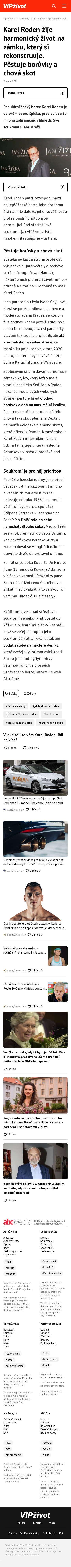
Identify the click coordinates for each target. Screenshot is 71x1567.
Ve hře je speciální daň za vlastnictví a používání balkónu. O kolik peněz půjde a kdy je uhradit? (51, 1309)
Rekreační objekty (50, 1429)
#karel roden (51, 714)
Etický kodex (49, 1533)
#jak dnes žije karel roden (21, 714)
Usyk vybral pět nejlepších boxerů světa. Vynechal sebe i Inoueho (17, 1478)
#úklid (45, 1455)
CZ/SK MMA (10, 1422)
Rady (6, 1248)
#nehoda (10, 1274)
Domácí (44, 1237)
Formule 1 (9, 1333)
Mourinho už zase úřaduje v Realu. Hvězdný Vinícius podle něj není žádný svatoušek (25, 986)
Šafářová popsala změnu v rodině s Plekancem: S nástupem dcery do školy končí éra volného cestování (24, 950)
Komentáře (46, 1241)
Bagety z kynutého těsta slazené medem (52, 1376)
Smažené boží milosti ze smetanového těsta (52, 1384)
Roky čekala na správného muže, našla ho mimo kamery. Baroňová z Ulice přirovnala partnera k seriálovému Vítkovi (33, 1122)
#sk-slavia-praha (14, 1366)
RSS (61, 1533)
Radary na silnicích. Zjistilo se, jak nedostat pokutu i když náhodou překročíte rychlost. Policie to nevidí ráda (52, 1290)
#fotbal (9, 1360)
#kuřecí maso (49, 1359)
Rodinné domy (48, 1433)
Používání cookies (29, 1533)
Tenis (6, 1346)
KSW (5, 1433)
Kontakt (37, 1522)
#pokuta (46, 1442)
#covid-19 (47, 1267)
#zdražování (49, 1261)
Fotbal (6, 1336)
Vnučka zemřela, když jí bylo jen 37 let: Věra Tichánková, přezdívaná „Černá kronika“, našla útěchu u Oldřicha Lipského (34, 1056)
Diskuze (33, 747)
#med (45, 1365)
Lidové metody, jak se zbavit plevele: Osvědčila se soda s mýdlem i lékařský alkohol (52, 1470)
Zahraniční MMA (12, 1419)
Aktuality (8, 1237)
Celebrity (24, 18)
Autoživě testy (11, 1241)
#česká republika (51, 1273)
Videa (6, 1426)
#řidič (8, 1261)
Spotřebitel (46, 1248)
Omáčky (44, 1333)
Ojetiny (7, 1244)
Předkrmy (45, 1336)
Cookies (12, 1533)
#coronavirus (12, 1353)
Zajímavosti (9, 1254)
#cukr (45, 1353)
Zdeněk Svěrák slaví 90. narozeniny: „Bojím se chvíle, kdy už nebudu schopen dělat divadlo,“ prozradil (33, 1188)
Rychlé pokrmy (48, 1343)
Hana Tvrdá (16, 93)
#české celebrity (16, 706)
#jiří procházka (13, 1455)
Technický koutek (12, 1251)
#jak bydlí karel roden (46, 706)
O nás (52, 1522)
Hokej (6, 1340)
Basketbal (8, 1329)
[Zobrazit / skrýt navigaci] (64, 6)
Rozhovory (46, 1244)
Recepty (44, 1340)
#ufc (7, 1449)
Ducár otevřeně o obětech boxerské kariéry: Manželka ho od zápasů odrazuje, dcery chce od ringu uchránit (34, 925)
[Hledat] (54, 6)
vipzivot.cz (9, 18)
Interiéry (44, 1422)
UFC (5, 1429)
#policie (9, 1268)
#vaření (46, 1449)
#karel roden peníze (51, 722)
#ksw (8, 1442)
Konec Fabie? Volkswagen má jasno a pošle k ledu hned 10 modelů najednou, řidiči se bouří (33, 800)
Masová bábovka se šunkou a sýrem (51, 1392)
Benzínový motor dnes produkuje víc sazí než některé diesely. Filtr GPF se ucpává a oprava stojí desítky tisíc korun (33, 862)
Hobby (44, 1419)
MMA (6, 1343)
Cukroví (44, 1329)
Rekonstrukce (47, 1426)
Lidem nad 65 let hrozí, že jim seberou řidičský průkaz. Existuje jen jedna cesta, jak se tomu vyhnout (51, 1489)
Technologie (47, 1251)
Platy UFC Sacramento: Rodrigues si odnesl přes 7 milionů (17, 1467)
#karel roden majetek (19, 722)
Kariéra (21, 1522)
